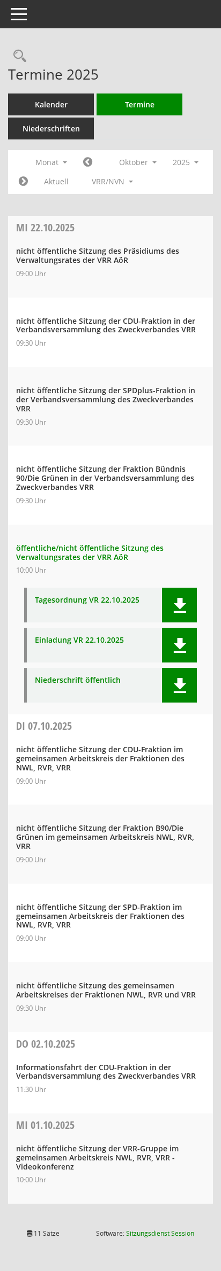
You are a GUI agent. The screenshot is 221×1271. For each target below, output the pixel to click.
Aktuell (56, 181)
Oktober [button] (134, 162)
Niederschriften (51, 128)
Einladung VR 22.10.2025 (79, 640)
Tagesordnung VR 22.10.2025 (87, 600)
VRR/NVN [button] (109, 181)
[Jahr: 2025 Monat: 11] (23, 181)
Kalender (51, 104)
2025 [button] (182, 162)
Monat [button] (48, 162)
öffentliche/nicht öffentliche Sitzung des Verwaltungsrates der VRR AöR (90, 552)
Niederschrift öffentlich (78, 680)
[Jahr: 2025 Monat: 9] (87, 162)
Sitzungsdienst (160, 1233)
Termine (139, 104)
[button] (179, 605)
